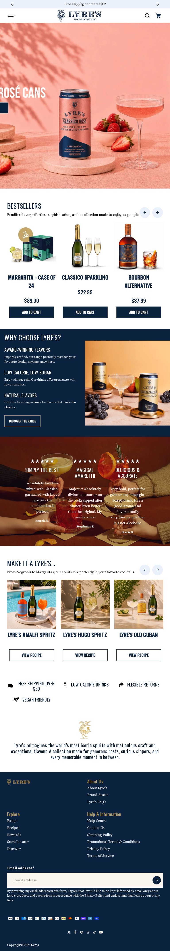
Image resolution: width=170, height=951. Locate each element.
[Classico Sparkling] (85, 246)
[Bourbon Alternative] (138, 246)
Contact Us (95, 828)
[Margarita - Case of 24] (31, 246)
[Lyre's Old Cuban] (138, 604)
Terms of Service (100, 855)
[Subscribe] (157, 880)
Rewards (14, 835)
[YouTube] (101, 932)
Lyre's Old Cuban (139, 634)
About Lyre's (97, 788)
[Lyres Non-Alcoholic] (79, 15)
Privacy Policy (98, 849)
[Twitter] (68, 932)
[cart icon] (158, 16)
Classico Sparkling (85, 277)
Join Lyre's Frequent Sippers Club (85, 4)
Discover (14, 849)
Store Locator (18, 842)
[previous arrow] (144, 212)
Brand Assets (97, 795)
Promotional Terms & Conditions (113, 842)
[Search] (147, 16)
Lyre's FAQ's (96, 802)
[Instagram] (88, 932)
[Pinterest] (81, 932)
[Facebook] (75, 932)
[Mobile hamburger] (12, 16)
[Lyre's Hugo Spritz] (85, 604)
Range (12, 821)
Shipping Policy (99, 835)
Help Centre (96, 821)
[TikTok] (94, 932)
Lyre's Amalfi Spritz (31, 634)
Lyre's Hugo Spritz (85, 634)
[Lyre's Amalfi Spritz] (31, 604)
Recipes (13, 828)
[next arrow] (157, 212)
